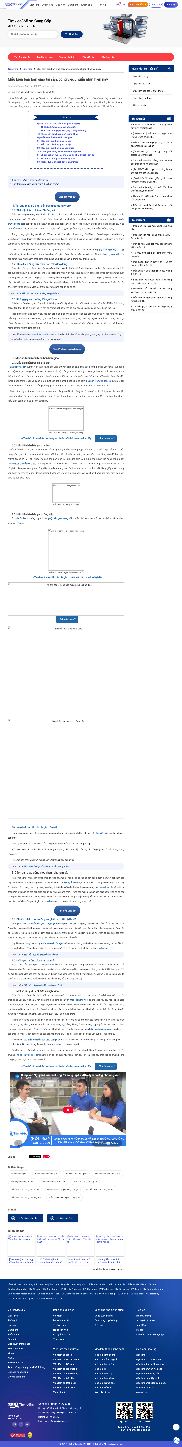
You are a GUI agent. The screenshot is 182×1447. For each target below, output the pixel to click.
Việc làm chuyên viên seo (149, 1369)
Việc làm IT (100, 1369)
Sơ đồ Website (15, 1348)
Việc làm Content (145, 1387)
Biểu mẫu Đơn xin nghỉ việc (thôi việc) (30, 180)
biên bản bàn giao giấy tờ (85, 1181)
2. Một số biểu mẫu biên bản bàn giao (53, 137)
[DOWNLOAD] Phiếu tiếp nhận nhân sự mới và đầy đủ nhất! (50, 1260)
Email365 (141, 1325)
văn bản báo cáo (105, 948)
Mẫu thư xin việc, (117, 1284)
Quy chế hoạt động (18, 1372)
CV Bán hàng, (90, 1289)
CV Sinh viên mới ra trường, (22, 1293)
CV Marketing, (106, 1289)
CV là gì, (153, 1284)
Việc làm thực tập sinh (148, 1378)
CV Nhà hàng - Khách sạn (50, 1298)
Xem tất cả (59, 1392)
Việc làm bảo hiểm (104, 1364)
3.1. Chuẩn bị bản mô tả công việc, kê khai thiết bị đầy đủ (65, 155)
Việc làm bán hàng (104, 1378)
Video (11, 1353)
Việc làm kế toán (103, 1387)
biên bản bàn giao (19, 1173)
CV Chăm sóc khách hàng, (75, 1293)
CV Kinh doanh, (51, 1289)
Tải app (140, 1329)
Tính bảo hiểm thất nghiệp (150, 1334)
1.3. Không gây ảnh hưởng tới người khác (57, 134)
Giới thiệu (13, 1315)
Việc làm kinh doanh (105, 1354)
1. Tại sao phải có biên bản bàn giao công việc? (58, 123)
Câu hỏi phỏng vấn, (17, 1289)
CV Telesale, (152, 1293)
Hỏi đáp (12, 1325)
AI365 (11, 1358)
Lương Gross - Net (146, 1320)
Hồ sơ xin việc (60, 1329)
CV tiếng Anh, (31, 1284)
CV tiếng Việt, (47, 1284)
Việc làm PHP (143, 1354)
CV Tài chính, (14, 1298)
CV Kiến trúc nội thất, (48, 1293)
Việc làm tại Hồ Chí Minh (66, 1359)
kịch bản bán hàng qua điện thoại (62, 1189)
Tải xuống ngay (107, 438)
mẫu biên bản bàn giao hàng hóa (26, 1197)
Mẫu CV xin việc (61, 1320)
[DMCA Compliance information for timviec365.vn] (29, 1435)
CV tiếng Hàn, (63, 1284)
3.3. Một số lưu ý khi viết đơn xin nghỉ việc (57, 161)
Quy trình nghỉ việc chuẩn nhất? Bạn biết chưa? (35, 184)
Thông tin (13, 1320)
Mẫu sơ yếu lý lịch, (137, 1284)
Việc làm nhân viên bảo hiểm (151, 1383)
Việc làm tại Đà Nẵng (64, 1364)
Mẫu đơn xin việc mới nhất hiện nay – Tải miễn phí (79, 1260)
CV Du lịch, (122, 1293)
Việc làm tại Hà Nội (63, 1354)
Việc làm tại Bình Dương (65, 1373)
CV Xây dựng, (122, 1289)
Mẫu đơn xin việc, (98, 1284)
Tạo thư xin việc (45, 57)
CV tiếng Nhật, (79, 1284)
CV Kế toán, (35, 1289)
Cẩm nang (73, 4)
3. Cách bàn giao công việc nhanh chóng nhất (57, 151)
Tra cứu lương (143, 1315)
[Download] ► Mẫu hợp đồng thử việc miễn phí (21, 1260)
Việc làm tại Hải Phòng (65, 1369)
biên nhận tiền (106, 887)
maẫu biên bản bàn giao (46, 1173)
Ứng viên (60, 4)
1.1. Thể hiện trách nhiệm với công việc (56, 127)
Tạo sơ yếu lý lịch (67, 57)
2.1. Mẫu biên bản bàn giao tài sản (54, 141)
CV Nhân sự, (75, 1289)
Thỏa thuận (14, 1334)
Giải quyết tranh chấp (19, 1344)
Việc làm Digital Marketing (150, 1364)
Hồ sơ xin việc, (15, 1284)
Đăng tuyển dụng (104, 1315)
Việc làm (34, 4)
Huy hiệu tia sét (16, 1362)
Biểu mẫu (99, 1325)
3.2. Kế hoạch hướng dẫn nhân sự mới (56, 158)
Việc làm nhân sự (103, 1373)
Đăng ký (171, 4)
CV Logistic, (29, 1298)
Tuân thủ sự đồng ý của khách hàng (26, 1367)
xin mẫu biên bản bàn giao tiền (100, 1189)
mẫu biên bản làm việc (43, 334)
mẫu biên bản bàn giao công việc (64, 1197)
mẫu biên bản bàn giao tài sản (25, 1189)
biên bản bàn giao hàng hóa (107, 1173)
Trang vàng (59, 1339)
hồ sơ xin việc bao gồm (28, 1054)
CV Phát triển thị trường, (102, 1293)
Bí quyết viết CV (61, 1334)
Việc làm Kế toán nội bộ (148, 1359)
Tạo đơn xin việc (22, 57)
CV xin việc (47, 4)
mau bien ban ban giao (76, 1173)
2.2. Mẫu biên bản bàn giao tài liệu (54, 144)
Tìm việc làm (88, 57)
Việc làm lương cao (105, 1383)
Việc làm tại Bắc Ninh (64, 1387)
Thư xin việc (59, 1325)
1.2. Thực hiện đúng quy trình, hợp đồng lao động (61, 130)
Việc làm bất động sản (106, 1359)
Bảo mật (12, 1339)
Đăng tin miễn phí (138, 4)
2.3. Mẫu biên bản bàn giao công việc (55, 148)
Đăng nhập (156, 4)
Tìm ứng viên (108, 57)
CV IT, (63, 1289)
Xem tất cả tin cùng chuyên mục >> (108, 1269)
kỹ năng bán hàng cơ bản (22, 1181)
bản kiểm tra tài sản (100, 380)
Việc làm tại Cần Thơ (64, 1378)
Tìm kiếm (73, 34)
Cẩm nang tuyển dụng (106, 1320)
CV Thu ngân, (137, 1293)
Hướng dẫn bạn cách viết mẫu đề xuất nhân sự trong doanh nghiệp (110, 1260)
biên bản (49, 901)
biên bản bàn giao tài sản (53, 1181)
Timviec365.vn (19, 518)
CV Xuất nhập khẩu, (153, 1289)
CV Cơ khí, (136, 1289)
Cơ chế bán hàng (16, 1376)
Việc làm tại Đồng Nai (64, 1383)
